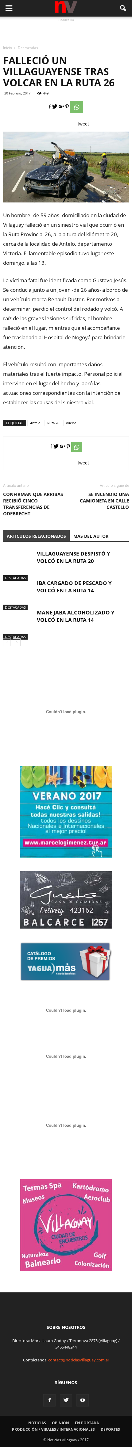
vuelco (71, 423)
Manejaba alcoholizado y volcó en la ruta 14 (76, 616)
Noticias (37, 1423)
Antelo (35, 423)
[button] (123, 8)
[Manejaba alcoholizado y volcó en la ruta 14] (18, 624)
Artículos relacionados (36, 536)
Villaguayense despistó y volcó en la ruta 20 (73, 557)
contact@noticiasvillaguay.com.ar (78, 1360)
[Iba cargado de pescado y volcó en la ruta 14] (18, 594)
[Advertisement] (66, 30)
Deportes (110, 1429)
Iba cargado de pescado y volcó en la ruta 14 (74, 586)
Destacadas (15, 577)
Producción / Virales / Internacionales (53, 1429)
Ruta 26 (53, 423)
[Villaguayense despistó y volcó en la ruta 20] (18, 565)
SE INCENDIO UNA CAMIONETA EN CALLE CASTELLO (104, 500)
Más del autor (90, 536)
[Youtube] (82, 1400)
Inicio (7, 47)
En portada (87, 1423)
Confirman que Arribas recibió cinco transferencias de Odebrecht (33, 504)
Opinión (60, 1423)
